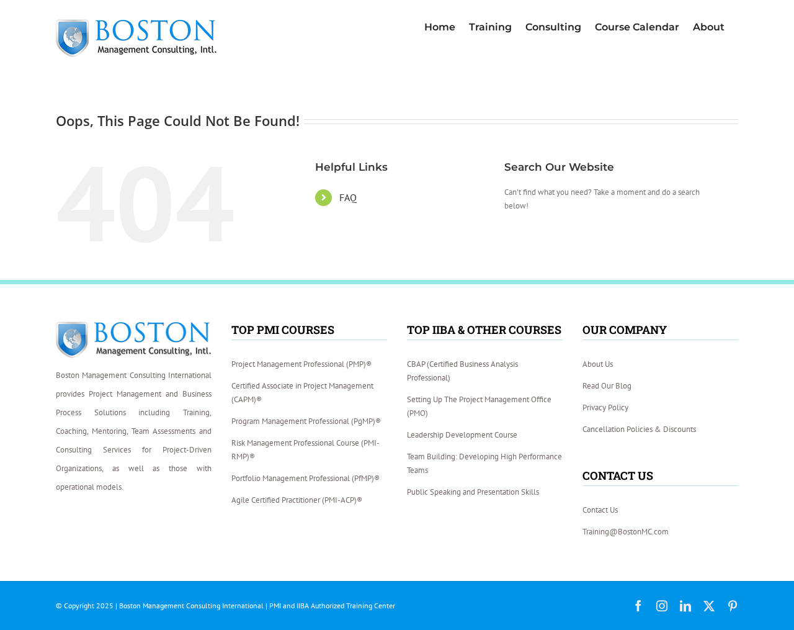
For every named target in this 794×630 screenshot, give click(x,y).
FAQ (348, 197)
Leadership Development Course (462, 435)
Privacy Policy (605, 407)
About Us (597, 364)
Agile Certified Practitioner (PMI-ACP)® (296, 500)
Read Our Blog (606, 385)
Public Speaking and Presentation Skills (473, 492)
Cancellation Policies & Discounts (639, 429)
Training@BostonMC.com (625, 531)
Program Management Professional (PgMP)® (306, 421)
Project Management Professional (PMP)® (301, 364)
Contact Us (600, 510)
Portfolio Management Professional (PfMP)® (305, 478)
